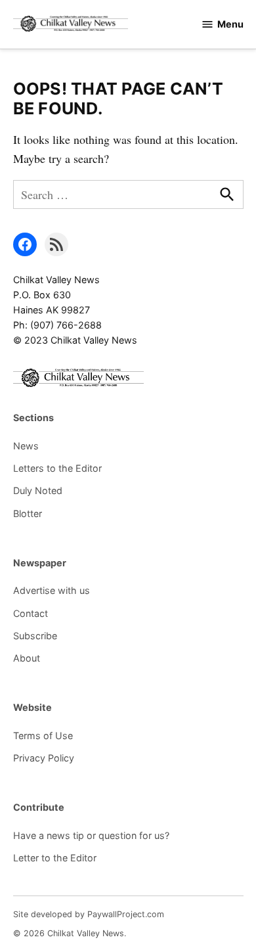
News (26, 445)
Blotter (27, 513)
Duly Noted (37, 490)
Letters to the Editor (57, 468)
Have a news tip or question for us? (91, 835)
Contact (30, 613)
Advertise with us (51, 590)
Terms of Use (43, 735)
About (26, 658)
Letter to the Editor (54, 857)
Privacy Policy (43, 757)
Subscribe (35, 635)
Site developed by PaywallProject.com (88, 914)
